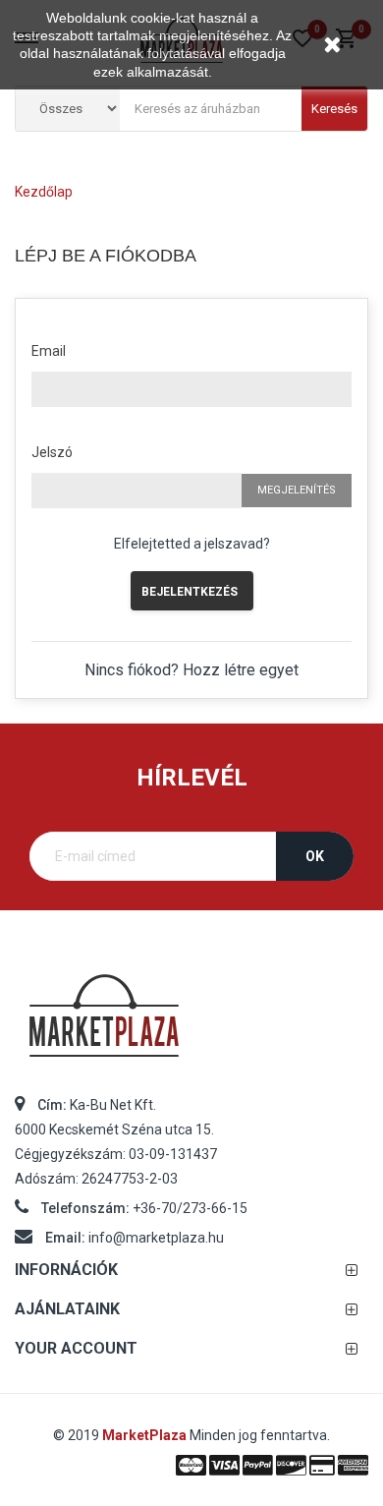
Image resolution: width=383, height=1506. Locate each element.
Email (48, 351)
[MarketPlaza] (191, 1023)
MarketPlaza (146, 1435)
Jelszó (52, 452)
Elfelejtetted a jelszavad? (192, 543)
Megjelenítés (296, 490)
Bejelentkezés (189, 592)
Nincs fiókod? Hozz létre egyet (191, 670)
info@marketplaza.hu (156, 1237)
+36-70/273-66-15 (190, 1208)
